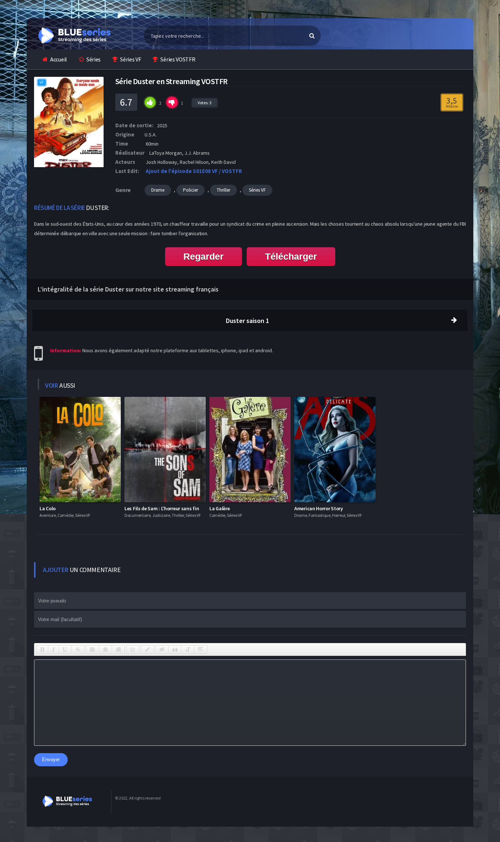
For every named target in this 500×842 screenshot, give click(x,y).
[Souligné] (65, 649)
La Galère (219, 508)
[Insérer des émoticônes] (132, 649)
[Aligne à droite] (118, 649)
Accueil (58, 59)
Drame (157, 190)
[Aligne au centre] (105, 649)
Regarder (203, 256)
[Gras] (42, 649)
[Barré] (78, 649)
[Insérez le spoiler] (200, 649)
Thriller (223, 190)
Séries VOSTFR (177, 59)
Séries (93, 59)
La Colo (48, 508)
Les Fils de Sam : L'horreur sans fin (161, 508)
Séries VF (130, 59)
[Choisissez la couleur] (147, 649)
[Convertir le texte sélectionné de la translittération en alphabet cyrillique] (187, 649)
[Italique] (53, 649)
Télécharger (291, 256)
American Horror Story (318, 508)
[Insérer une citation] (175, 649)
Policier (190, 190)
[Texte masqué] (162, 649)
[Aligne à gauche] (92, 649)
